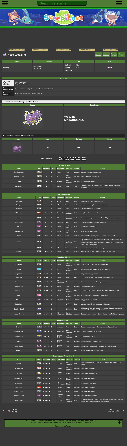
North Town (77, 159)
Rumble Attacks (114, 54)
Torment (19, 201)
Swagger (19, 205)
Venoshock (19, 346)
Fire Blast (18, 387)
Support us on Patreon (63, 426)
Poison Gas (19, 231)
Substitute (18, 304)
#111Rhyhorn (111, 410)
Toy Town (61, 159)
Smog (19, 226)
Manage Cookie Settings (87, 420)
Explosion (18, 383)
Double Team (19, 176)
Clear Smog (19, 222)
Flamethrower (19, 368)
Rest (18, 295)
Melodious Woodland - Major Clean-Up (29, 94)
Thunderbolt (19, 336)
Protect (18, 350)
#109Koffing (14, 410)
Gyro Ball (19, 327)
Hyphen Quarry (20, 82)
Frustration (19, 400)
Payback (19, 277)
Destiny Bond (19, 309)
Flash (19, 248)
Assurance (19, 290)
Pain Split (18, 264)
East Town (66, 159)
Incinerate (18, 186)
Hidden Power (19, 314)
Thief (19, 236)
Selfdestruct (19, 282)
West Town (72, 159)
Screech (19, 208)
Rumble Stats (121, 54)
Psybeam (18, 274)
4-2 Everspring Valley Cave (34, 89)
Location (106, 55)
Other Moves (83, 159)
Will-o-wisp (18, 213)
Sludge (18, 300)
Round (18, 251)
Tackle (19, 181)
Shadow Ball (18, 331)
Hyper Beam (18, 391)
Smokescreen (19, 172)
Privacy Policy (71, 420)
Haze (19, 269)
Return (18, 363)
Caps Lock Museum (22, 84)
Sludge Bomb (19, 395)
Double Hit (19, 286)
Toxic (19, 341)
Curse (19, 242)
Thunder (19, 373)
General (98, 55)
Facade (19, 218)
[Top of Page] (120, 422)
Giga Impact (18, 378)
